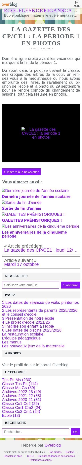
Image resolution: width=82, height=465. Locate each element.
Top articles (55, 452)
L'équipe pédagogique (21, 338)
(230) (16, 380)
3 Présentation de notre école (28, 318)
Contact (70, 452)
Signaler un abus (13, 456)
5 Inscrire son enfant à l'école (28, 326)
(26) (20, 403)
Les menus (11, 342)
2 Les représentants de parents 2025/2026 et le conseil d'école (39, 312)
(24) (22, 407)
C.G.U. (30, 456)
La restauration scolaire (22, 334)
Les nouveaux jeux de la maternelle (33, 346)
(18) (11, 415)
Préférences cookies (40, 460)
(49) (21, 391)
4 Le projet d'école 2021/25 (26, 322)
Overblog (53, 445)
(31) (21, 399)
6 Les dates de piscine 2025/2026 (32, 330)
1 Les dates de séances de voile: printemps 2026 (40, 304)
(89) (18, 387)
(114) (20, 384)
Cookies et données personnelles (56, 456)
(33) (21, 395)
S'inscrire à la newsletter (21, 172)
